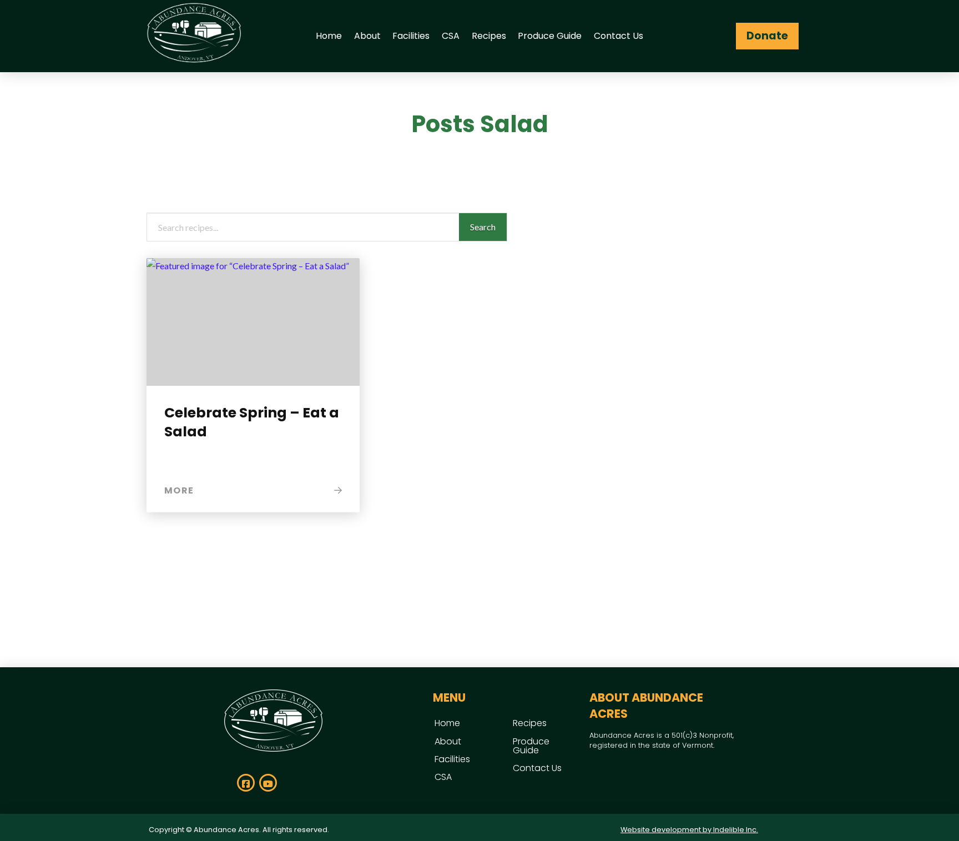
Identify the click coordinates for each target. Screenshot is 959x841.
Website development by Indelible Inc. (689, 829)
